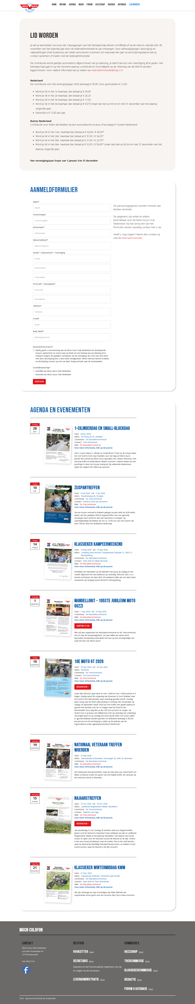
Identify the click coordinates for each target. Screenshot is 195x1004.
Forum (89, 4)
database (122, 4)
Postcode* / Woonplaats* (44, 284)
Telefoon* (37, 306)
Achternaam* (39, 227)
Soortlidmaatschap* (41, 367)
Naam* (36, 202)
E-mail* (36, 318)
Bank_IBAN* (38, 331)
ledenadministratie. (132, 237)
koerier (111, 4)
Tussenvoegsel (39, 214)
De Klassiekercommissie (90, 445)
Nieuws (63, 4)
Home (54, 4)
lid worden (134, 4)
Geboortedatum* (40, 240)
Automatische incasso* (43, 347)
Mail (91, 952)
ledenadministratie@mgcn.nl (107, 70)
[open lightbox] (55, 443)
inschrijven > (82, 687)
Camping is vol (83, 626)
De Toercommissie (88, 504)
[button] (72, 5)
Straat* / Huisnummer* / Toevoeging (49, 252)
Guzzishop (100, 4)
